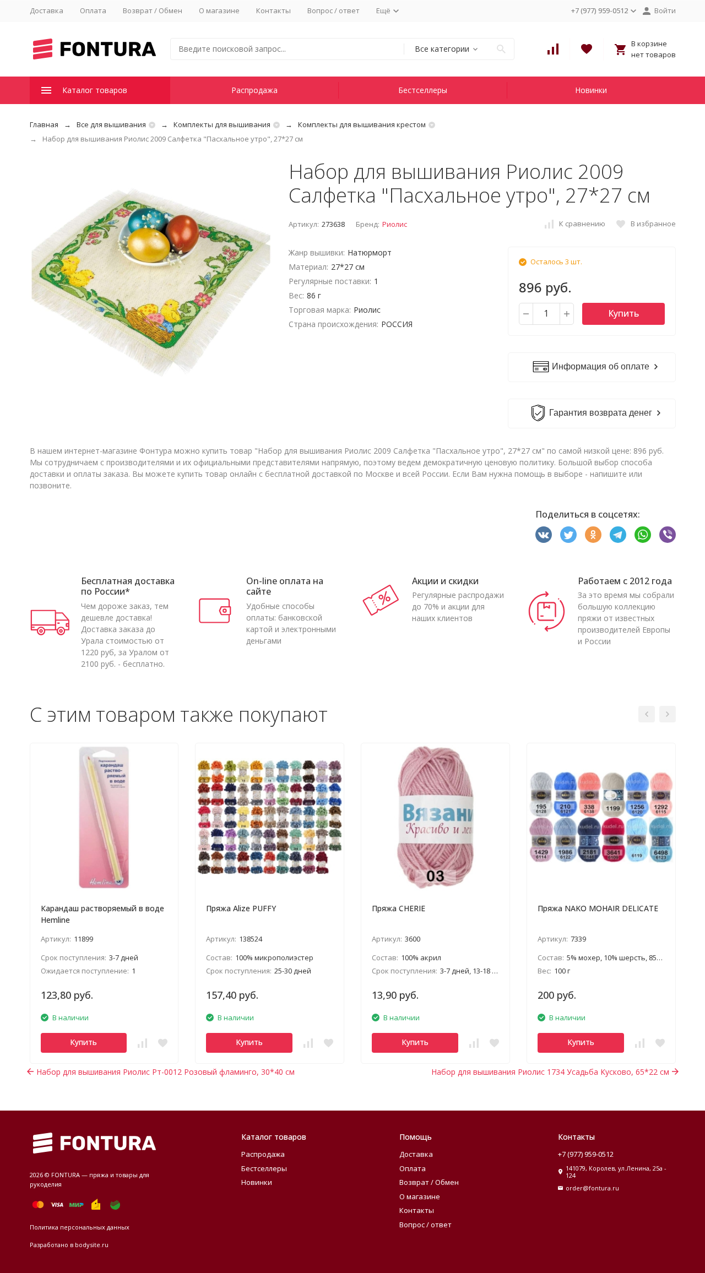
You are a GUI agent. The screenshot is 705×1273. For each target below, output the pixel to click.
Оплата (93, 10)
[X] (568, 534)
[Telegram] (618, 534)
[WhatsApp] (642, 534)
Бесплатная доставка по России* (128, 586)
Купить (623, 313)
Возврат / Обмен (152, 10)
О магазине (219, 10)
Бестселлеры (422, 90)
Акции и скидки (445, 581)
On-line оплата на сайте (284, 586)
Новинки (591, 90)
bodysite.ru (92, 1245)
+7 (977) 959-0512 (586, 1154)
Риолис (394, 224)
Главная (44, 124)
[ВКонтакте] (543, 534)
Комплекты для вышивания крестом (362, 124)
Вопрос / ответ (333, 10)
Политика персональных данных (79, 1227)
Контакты (273, 10)
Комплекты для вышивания (221, 124)
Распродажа (254, 90)
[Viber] (667, 534)
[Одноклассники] (593, 534)
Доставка (46, 10)
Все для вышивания (111, 124)
